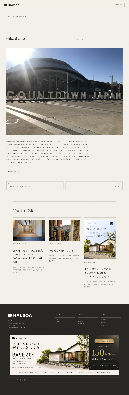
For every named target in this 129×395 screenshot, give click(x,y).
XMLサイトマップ (13, 380)
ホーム (8, 16)
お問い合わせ (104, 319)
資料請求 (103, 325)
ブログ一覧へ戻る (11, 171)
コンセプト (57, 319)
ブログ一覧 (80, 321)
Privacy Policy (111, 390)
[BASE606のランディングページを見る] (64, 355)
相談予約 (103, 322)
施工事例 (57, 321)
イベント (57, 323)
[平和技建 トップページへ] (12, 5)
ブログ (14, 16)
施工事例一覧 (81, 323)
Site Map (119, 390)
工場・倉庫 (23, 380)
